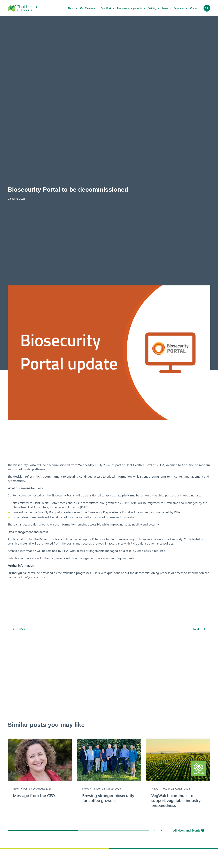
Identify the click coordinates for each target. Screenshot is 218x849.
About (71, 8)
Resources (179, 8)
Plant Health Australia (22, 8)
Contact (194, 8)
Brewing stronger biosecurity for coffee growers (108, 798)
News (165, 8)
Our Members (87, 8)
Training (152, 8)
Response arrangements (129, 8)
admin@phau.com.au (32, 577)
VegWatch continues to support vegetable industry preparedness (176, 800)
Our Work (106, 8)
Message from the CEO (34, 795)
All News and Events (187, 830)
